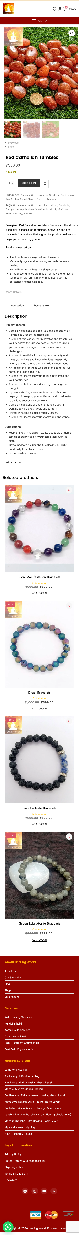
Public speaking (69, 195)
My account (12, 996)
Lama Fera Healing (16, 1069)
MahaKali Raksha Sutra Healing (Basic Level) (31, 1120)
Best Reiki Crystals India (19, 1049)
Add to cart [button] (39, 593)
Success (41, 199)
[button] (39, 21)
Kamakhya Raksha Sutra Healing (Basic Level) (32, 1101)
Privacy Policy (13, 1154)
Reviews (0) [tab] (41, 305)
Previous (13, 142)
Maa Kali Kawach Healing (20, 1127)
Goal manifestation (35, 209)
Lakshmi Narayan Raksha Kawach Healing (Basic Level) (38, 1114)
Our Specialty (13, 977)
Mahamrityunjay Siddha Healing (24, 1088)
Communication (39, 195)
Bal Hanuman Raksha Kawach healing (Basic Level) (35, 1095)
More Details (14, 291)
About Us (10, 971)
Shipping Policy (14, 1167)
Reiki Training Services (18, 1017)
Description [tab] (16, 305)
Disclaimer (11, 1180)
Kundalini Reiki (13, 1023)
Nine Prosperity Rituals (18, 1133)
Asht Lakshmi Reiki (16, 1036)
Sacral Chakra (27, 199)
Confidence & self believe (44, 205)
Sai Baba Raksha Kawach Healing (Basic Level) (33, 1108)
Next (11, 146)
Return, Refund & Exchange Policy (25, 1160)
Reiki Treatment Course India (22, 1042)
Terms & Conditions (16, 1173)
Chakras (25, 195)
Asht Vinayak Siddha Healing (22, 1076)
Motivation (63, 209)
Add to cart (29, 183)
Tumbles (51, 199)
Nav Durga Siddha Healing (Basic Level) (29, 1082)
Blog (7, 983)
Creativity (54, 195)
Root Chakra (12, 199)
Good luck (51, 209)
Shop (8, 990)
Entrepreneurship (15, 209)
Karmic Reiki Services (17, 1029)
